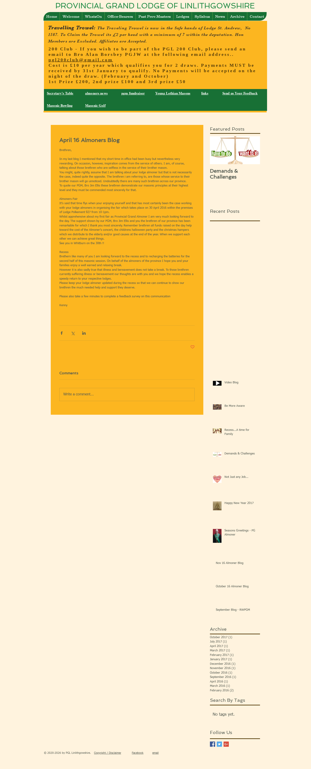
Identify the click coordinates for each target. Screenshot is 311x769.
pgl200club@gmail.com (80, 59)
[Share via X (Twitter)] (73, 333)
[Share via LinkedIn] (84, 333)
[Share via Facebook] (61, 333)
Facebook (137, 753)
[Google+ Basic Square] (226, 744)
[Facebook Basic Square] (212, 744)
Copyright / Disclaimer (107, 753)
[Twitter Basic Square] (219, 744)
